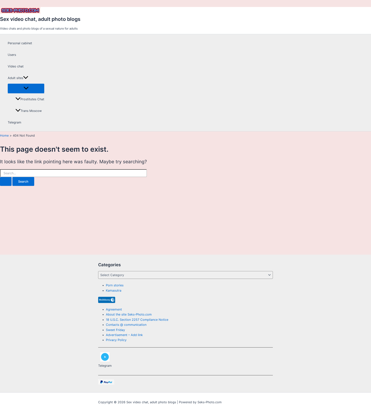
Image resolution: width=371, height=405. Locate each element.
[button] (25, 78)
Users (12, 55)
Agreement (114, 309)
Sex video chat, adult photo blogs (40, 19)
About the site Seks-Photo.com (129, 314)
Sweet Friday (115, 330)
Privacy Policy (116, 340)
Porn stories (114, 285)
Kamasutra (113, 290)
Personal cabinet (20, 43)
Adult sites (15, 78)
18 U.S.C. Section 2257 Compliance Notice (137, 320)
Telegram (14, 122)
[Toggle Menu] (26, 88)
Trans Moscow (31, 111)
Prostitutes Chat (32, 99)
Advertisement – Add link (124, 335)
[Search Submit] (6, 181)
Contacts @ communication (126, 325)
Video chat (16, 66)
